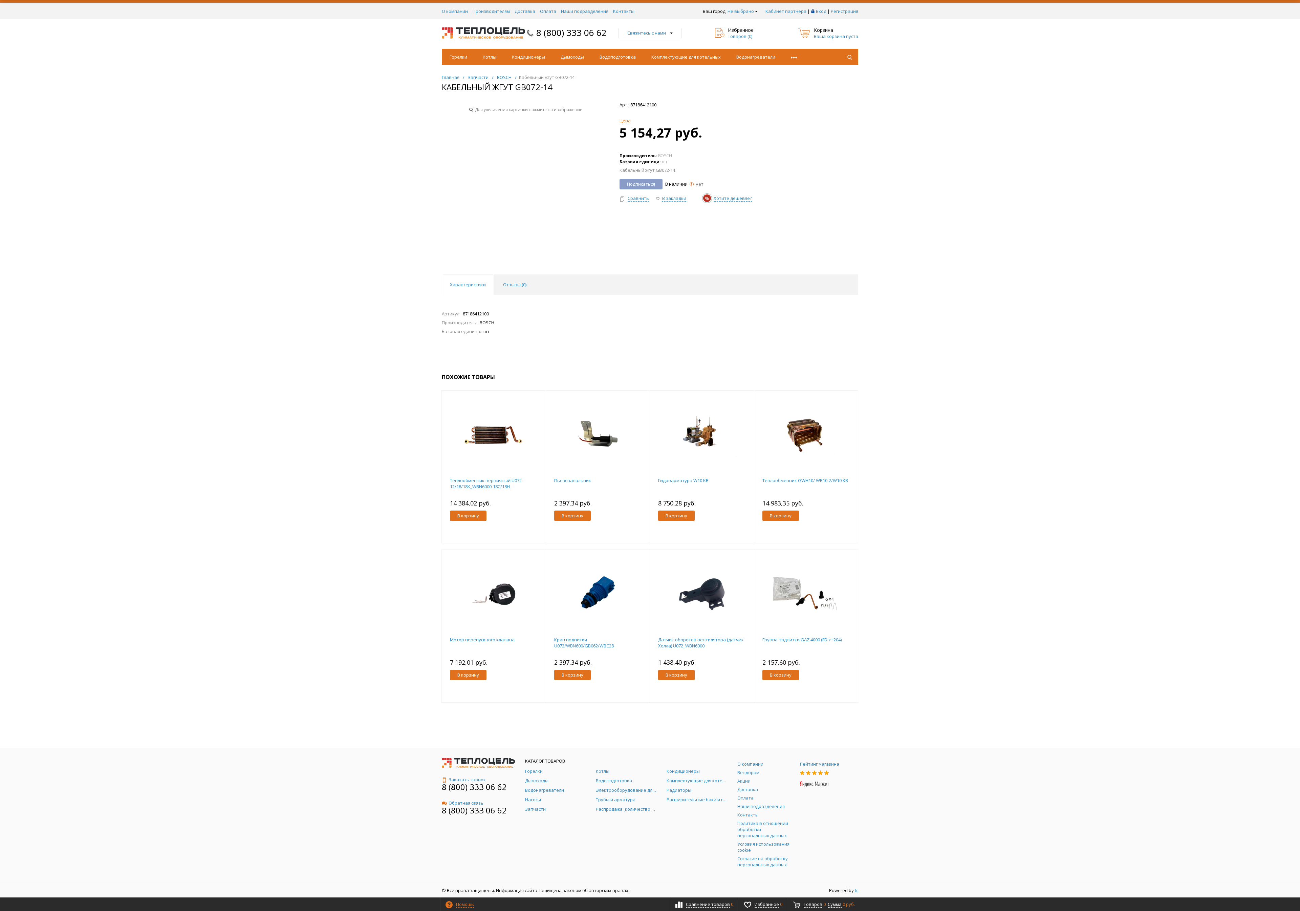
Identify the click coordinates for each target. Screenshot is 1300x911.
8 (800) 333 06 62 (571, 32)
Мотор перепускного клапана (482, 640)
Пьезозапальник (572, 480)
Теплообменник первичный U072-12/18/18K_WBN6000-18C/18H (486, 483)
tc (856, 890)
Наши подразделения (584, 11)
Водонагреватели (755, 57)
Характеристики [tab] (468, 285)
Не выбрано (741, 11)
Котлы (489, 57)
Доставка (525, 11)
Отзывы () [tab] (514, 285)
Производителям (491, 11)
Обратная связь (466, 803)
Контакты (623, 11)
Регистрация (844, 11)
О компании (455, 11)
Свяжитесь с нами (646, 33)
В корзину (468, 516)
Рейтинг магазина (819, 764)
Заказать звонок (467, 780)
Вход (821, 11)
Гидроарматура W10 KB (683, 480)
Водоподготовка (618, 57)
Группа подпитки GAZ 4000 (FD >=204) (802, 640)
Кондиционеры (528, 57)
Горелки (458, 57)
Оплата (548, 11)
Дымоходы (572, 57)
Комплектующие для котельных (686, 57)
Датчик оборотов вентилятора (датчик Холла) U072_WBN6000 (701, 643)
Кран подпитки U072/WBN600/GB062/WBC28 (584, 643)
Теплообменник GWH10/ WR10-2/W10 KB (805, 480)
